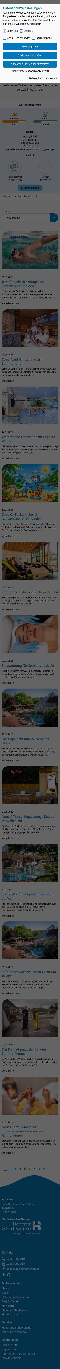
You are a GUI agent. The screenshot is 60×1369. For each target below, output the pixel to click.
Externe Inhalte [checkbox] (44, 38)
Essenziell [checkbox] (12, 30)
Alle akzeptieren (30, 46)
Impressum (51, 78)
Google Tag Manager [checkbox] (18, 38)
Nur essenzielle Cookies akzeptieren (30, 64)
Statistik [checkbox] (28, 30)
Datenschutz (36, 78)
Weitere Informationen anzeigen (29, 71)
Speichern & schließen (30, 55)
